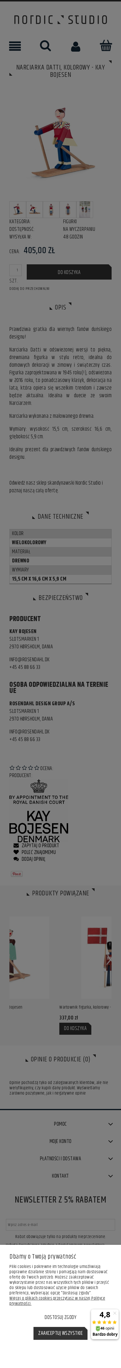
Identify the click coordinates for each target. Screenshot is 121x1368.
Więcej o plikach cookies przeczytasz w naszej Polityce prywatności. (57, 1301)
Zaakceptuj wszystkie (60, 1333)
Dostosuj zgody (60, 1317)
